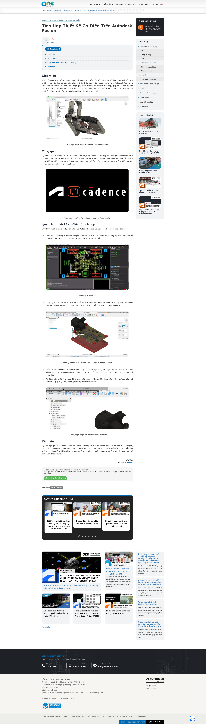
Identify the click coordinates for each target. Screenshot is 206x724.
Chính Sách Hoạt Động (51, 716)
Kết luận (51, 67)
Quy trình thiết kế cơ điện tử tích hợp (62, 62)
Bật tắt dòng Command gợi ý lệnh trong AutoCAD (149, 152)
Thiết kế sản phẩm (148, 67)
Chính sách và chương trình (150, 93)
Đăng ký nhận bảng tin (55, 478)
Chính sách (143, 107)
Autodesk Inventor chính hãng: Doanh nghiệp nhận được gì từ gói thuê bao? (149, 582)
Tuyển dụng (144, 97)
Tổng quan (52, 58)
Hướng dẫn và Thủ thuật (149, 84)
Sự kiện (142, 88)
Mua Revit (142, 716)
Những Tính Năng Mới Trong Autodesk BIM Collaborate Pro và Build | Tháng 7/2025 (87, 613)
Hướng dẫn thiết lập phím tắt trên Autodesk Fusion (87, 522)
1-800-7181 (51, 666)
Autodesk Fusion (152, 26)
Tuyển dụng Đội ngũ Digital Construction (147, 603)
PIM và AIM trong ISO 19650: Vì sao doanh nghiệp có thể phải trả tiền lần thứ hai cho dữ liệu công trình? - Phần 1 (149, 558)
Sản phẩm (143, 75)
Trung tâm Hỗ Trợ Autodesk (74, 716)
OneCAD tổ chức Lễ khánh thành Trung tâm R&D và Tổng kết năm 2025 (117, 571)
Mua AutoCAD (108, 716)
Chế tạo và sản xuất (149, 71)
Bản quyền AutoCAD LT (126, 716)
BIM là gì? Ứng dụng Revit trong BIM (149, 132)
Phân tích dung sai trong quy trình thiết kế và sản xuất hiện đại (116, 523)
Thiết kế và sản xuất (147, 63)
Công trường (146, 55)
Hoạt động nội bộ (146, 102)
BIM (142, 51)
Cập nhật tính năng (148, 79)
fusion (53, 487)
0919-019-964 (79, 666)
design (59, 487)
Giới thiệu (51, 54)
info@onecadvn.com (108, 666)
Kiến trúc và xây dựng (148, 47)
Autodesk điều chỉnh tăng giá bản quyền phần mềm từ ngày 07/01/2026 (55, 613)
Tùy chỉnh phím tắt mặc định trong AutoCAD (148, 191)
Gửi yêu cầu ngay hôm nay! (133, 722)
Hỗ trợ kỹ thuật (94, 716)
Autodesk (128, 463)
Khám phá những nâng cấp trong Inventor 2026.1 (118, 612)
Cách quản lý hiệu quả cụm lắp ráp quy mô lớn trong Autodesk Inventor (150, 624)
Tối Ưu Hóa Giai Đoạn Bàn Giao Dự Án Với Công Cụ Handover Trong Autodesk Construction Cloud (58, 525)
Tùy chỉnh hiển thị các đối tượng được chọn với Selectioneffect (149, 212)
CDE (142, 58)
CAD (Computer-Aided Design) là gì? (148, 172)
